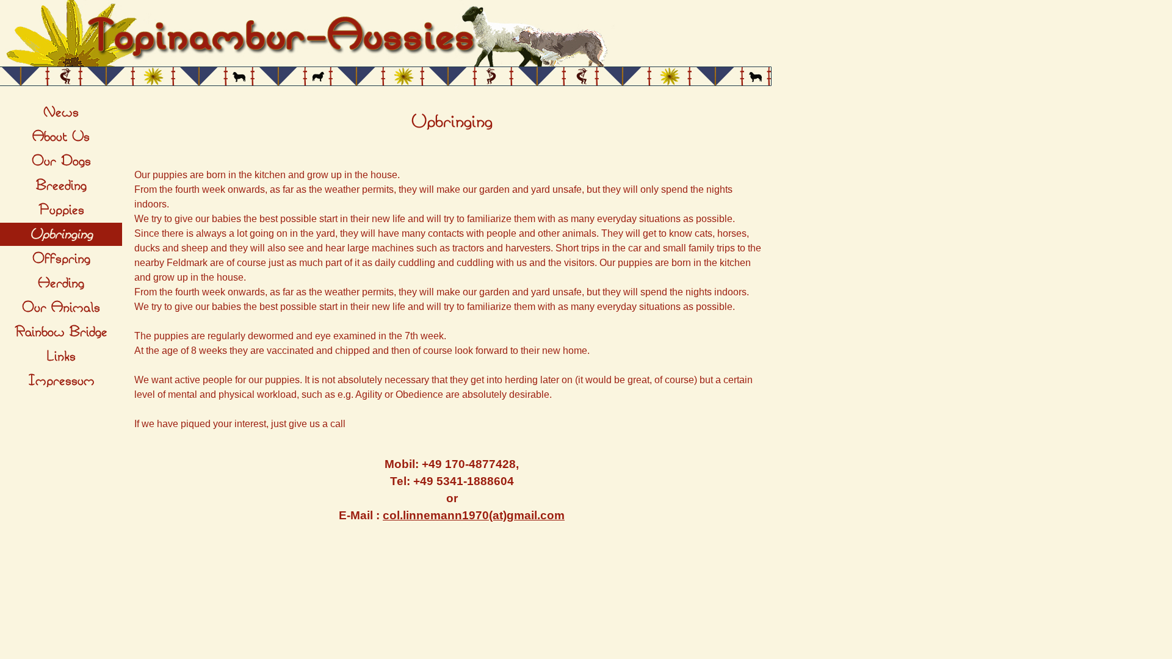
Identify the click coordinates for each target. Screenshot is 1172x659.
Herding (61, 283)
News (61, 112)
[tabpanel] (451, 122)
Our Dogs (61, 161)
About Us (61, 136)
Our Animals (61, 307)
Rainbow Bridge (61, 332)
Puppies (61, 210)
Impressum (61, 380)
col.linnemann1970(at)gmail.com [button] (474, 515)
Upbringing (61, 234)
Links (61, 356)
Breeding (61, 185)
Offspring (61, 258)
